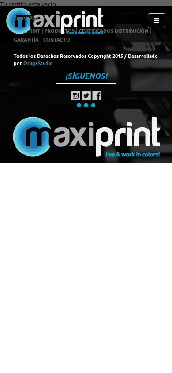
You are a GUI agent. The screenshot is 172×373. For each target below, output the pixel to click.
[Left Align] (156, 20)
